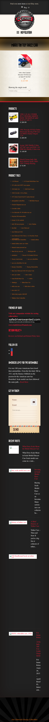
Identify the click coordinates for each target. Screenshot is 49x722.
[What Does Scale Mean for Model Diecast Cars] (14, 450)
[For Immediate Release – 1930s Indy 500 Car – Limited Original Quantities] (21, 634)
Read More (24, 382)
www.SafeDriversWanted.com (20, 325)
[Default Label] (12, 353)
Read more (24, 69)
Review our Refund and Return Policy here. (24, 336)
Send (16, 429)
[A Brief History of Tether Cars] (18, 522)
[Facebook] (12, 350)
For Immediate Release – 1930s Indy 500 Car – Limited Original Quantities (38, 644)
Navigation (26, 32)
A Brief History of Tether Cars (35, 523)
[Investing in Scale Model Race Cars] (20, 470)
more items (22, 3)
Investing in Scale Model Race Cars (37, 474)
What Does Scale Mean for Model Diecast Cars (30, 447)
